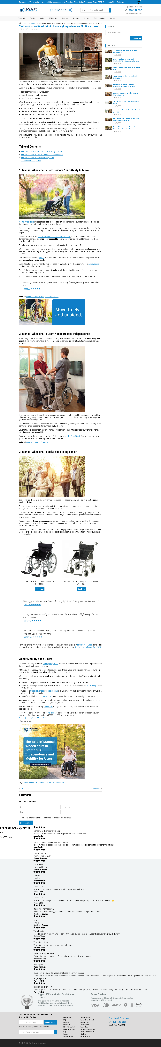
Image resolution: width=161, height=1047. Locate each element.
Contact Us (66, 1025)
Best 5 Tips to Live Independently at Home (42, 296)
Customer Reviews (69, 1029)
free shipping (53, 691)
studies (41, 258)
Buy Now (39, 589)
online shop (50, 713)
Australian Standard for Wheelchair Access (54, 236)
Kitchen (86, 18)
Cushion (32, 18)
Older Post (25, 788)
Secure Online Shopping (87, 1029)
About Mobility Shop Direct (31, 161)
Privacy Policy (84, 1027)
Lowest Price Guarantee (87, 1020)
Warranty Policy (85, 1025)
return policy (91, 685)
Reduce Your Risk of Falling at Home (39, 442)
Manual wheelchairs (26, 222)
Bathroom (76, 18)
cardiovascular (93, 264)
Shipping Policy (85, 1017)
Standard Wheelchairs (47, 782)
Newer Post (95, 788)
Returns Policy (84, 1022)
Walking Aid (53, 18)
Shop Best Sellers (68, 1036)
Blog (64, 1032)
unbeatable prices (37, 691)
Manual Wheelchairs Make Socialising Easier (37, 157)
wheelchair (48, 706)
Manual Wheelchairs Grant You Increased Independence (42, 154)
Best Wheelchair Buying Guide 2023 (88, 647)
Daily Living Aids (99, 18)
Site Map (83, 1034)
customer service (44, 696)
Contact (112, 18)
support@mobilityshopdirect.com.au (32, 717)
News (33, 23)
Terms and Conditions (87, 1032)
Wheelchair (21, 18)
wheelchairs (60, 782)
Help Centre (67, 1017)
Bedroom (65, 18)
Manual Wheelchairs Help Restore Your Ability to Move (41, 151)
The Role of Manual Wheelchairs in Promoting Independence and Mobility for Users (58, 26)
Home (24, 23)
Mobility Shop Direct (72, 436)
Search (65, 1034)
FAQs (64, 1020)
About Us (66, 1022)
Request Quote (85, 1036)
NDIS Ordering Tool (69, 1027)
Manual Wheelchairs (31, 782)
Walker (42, 18)
